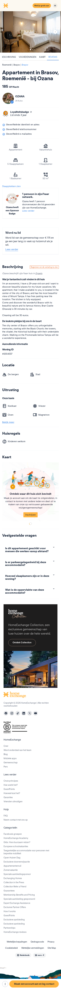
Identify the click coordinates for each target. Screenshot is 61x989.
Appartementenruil (12, 866)
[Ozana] (8, 98)
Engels (38, 273)
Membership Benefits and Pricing (19, 895)
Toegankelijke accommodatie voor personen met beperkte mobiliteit (26, 852)
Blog (6, 754)
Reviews (52, 57)
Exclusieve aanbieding (14, 919)
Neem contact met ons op (16, 820)
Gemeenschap (11, 762)
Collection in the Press (14, 882)
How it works (10, 911)
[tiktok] (17, 713)
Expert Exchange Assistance (17, 903)
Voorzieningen (27, 57)
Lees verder (28, 210)
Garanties (8, 797)
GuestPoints (9, 789)
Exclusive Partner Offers (15, 907)
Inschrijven (30, 515)
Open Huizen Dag (12, 857)
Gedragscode (37, 942)
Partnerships (9, 928)
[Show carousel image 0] (30, 32)
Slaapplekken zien (11, 186)
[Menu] (55, 5)
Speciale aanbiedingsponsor (17, 874)
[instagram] (11, 713)
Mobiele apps (10, 758)
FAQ (6, 815)
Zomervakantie (11, 870)
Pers (6, 766)
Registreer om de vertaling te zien (44, 267)
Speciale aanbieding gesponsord (19, 899)
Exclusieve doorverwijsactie (17, 862)
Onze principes (11, 781)
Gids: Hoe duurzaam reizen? (17, 842)
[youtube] (35, 713)
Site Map (52, 948)
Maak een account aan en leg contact (34, 984)
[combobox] (23, 955)
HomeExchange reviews (15, 932)
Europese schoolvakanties (16, 846)
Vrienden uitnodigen (13, 801)
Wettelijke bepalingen (17, 942)
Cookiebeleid (11, 948)
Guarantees (9, 890)
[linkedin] (23, 713)
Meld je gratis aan (41, 5)
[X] (29, 713)
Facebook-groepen (13, 834)
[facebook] (6, 713)
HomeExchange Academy (16, 838)
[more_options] (5, 984)
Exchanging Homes (13, 878)
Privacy (51, 942)
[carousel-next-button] (55, 32)
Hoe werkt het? (11, 785)
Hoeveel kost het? (12, 793)
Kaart (42, 57)
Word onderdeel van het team (17, 750)
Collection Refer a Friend (15, 886)
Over (6, 746)
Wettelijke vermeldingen (32, 948)
